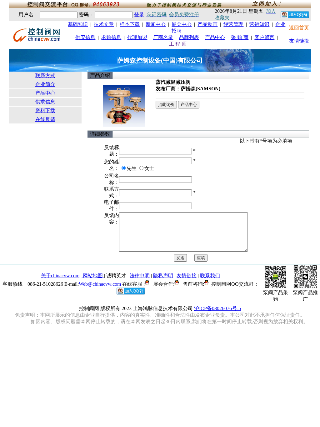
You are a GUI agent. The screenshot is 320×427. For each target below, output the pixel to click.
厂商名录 (163, 37)
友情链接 (299, 40)
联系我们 (210, 275)
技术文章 (104, 24)
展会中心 (182, 24)
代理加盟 (137, 37)
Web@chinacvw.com (100, 284)
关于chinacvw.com (60, 275)
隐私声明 (163, 275)
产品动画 (208, 24)
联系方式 (45, 75)
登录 (139, 14)
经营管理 (233, 24)
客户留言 (264, 37)
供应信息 (85, 37)
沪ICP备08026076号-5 (217, 308)
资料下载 (45, 110)
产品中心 (215, 37)
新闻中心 (156, 24)
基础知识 (78, 24)
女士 (149, 168)
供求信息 (45, 101)
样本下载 (130, 24)
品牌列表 (189, 37)
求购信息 (111, 37)
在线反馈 (45, 119)
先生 (132, 168)
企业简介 (45, 84)
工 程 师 (178, 44)
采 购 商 (239, 37)
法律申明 (140, 275)
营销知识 (259, 24)
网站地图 (93, 275)
